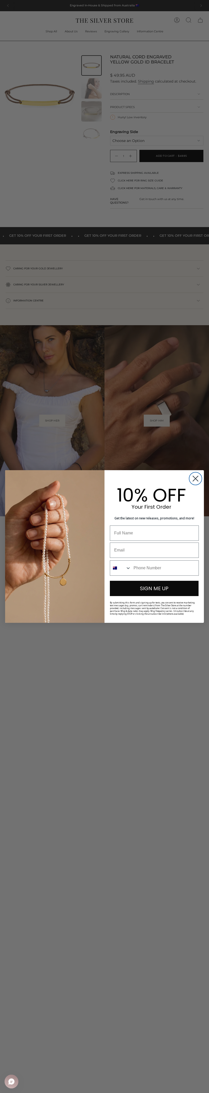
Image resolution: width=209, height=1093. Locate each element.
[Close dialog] (195, 478)
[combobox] (120, 568)
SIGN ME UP (154, 588)
